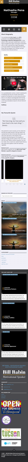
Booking (3, 397)
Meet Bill (3, 396)
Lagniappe (3, 262)
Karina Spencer (10, 346)
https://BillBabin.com (9, 384)
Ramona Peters (10, 289)
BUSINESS (3, 258)
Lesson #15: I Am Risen (18, 214)
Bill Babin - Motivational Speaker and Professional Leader (14, 366)
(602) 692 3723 (7, 387)
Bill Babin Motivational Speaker (9, 202)
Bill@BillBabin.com (8, 389)
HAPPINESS (3, 260)
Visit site (3, 379)
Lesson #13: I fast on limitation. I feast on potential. (13, 246)
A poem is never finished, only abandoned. (14, 181)
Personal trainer (6, 274)
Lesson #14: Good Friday (18, 230)
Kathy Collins (9, 318)
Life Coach (5, 303)
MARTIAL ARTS (4, 264)
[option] (14, 173)
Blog (2, 256)
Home (2, 394)
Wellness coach (14, 274)
